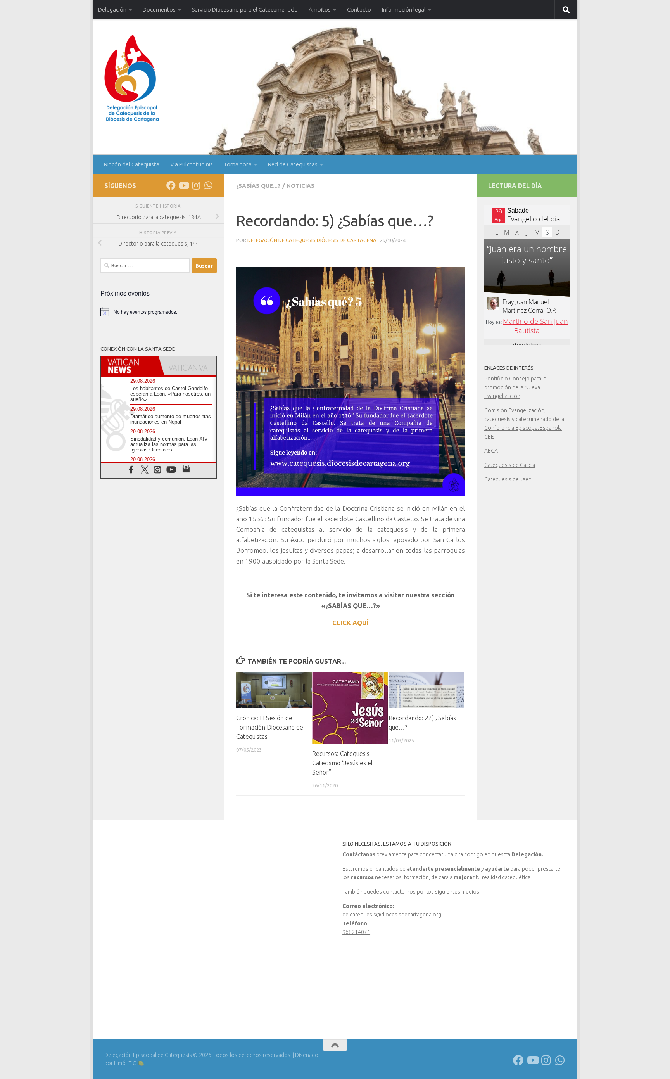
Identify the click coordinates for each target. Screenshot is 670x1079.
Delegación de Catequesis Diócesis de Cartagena (311, 240)
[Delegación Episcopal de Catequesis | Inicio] (131, 78)
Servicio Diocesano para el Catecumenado (245, 9)
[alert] (158, 311)
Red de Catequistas (293, 164)
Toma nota (238, 164)
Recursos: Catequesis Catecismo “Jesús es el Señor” (342, 763)
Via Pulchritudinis (191, 164)
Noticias (300, 185)
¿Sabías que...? (258, 185)
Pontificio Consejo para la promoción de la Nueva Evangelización (515, 387)
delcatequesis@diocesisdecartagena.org (391, 914)
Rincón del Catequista (131, 164)
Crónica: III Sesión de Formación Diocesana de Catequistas (269, 727)
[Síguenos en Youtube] (183, 185)
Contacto (359, 9)
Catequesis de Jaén (508, 479)
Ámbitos (320, 9)
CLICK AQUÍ (350, 622)
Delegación (112, 9)
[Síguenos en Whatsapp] (208, 185)
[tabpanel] (350, 408)
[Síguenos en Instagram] (195, 185)
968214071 (356, 932)
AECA (491, 451)
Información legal (404, 9)
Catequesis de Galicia (509, 465)
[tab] (130, 365)
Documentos (159, 9)
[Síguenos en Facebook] (171, 185)
